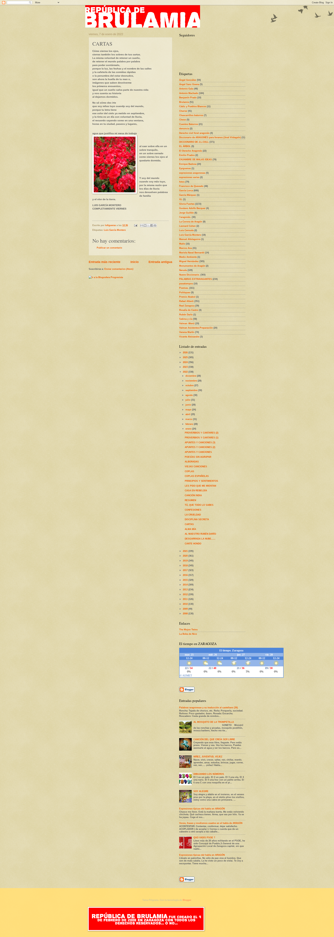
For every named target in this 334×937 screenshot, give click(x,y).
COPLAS (189, 471)
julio (188, 400)
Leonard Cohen (187, 226)
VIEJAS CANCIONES (196, 466)
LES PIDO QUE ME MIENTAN (200, 486)
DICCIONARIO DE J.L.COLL (194, 142)
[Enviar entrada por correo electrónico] (135, 225)
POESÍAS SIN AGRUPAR (198, 457)
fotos (182, 181)
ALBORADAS (192, 461)
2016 (185, 575)
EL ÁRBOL (185, 146)
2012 (185, 594)
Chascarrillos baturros (191, 115)
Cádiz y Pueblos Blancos (192, 106)
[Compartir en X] (148, 225)
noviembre (191, 380)
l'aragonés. (185, 217)
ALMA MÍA (190, 529)
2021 (185, 551)
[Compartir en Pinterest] (155, 225)
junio (188, 404)
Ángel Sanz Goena (189, 84)
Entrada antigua (160, 262)
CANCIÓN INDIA (193, 495)
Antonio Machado (188, 93)
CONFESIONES (193, 510)
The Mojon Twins (188, 629)
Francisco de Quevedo (191, 186)
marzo (189, 419)
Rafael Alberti (186, 301)
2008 (185, 613)
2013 (185, 589)
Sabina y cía (185, 319)
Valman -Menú (186, 323)
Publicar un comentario (109, 247)
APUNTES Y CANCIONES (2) (200, 447)
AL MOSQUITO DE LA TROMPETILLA (213, 722)
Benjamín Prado (188, 97)
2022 (185, 372)
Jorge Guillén (186, 212)
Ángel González (187, 80)
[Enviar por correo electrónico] (142, 225)
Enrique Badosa (187, 164)
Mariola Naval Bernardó (191, 252)
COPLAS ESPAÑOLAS (197, 476)
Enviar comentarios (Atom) (118, 269)
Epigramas (185, 168)
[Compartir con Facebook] (151, 225)
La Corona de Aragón (190, 221)
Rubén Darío (186, 314)
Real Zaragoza (186, 305)
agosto (189, 395)
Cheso (182, 119)
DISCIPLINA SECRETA (197, 519)
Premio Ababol (187, 297)
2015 (185, 580)
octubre (189, 385)
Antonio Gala (186, 88)
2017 (185, 570)
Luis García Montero (115, 230)
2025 (185, 357)
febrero (189, 424)
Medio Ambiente (188, 257)
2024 (185, 362)
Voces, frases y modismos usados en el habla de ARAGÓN (210, 823)
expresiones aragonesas (192, 173)
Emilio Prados (187, 155)
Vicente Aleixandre (189, 336)
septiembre (191, 390)
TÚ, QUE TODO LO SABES (199, 505)
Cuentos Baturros (188, 124)
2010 (185, 604)
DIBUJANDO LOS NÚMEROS (208, 774)
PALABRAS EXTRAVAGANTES (195, 279)
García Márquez (187, 195)
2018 (185, 565)
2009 (185, 609)
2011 (185, 599)
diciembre (191, 376)
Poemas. (184, 288)
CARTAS (189, 524)
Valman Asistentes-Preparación (196, 327)
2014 (185, 584)
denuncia (184, 128)
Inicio (134, 262)
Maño (182, 243)
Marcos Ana (185, 248)
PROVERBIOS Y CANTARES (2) (201, 432)
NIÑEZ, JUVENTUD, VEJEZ (207, 756)
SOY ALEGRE (200, 791)
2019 (185, 560)
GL (180, 199)
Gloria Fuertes (186, 204)
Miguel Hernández (189, 261)
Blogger (187, 900)
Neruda (183, 270)
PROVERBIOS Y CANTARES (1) (201, 437)
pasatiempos (186, 283)
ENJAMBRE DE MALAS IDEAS (195, 159)
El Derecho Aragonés (190, 150)
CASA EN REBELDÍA (196, 490)
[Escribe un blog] (145, 225)
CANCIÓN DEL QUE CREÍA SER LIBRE (214, 739)
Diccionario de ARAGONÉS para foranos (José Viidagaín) (210, 137)
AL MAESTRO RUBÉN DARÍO (200, 534)
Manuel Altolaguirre (189, 239)
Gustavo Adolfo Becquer (192, 208)
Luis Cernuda (186, 230)
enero (188, 428)
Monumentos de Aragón (192, 266)
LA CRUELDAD (193, 514)
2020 (185, 555)
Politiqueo (184, 292)
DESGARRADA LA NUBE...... (200, 538)
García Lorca (186, 190)
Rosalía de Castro (188, 310)
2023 (185, 367)
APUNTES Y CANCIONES (198, 452)
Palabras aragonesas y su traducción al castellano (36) (208, 707)
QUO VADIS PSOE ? (204, 837)
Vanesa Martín (186, 332)
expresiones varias (189, 177)
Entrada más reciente (104, 262)
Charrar (183, 111)
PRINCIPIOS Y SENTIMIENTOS (201, 481)
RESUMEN (190, 500)
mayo (188, 409)
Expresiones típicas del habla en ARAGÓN (202, 808)
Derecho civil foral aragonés (194, 133)
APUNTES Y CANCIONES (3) (200, 442)
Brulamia (184, 102)
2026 (185, 352)
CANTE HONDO (193, 543)
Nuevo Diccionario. (189, 274)
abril (188, 414)
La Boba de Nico (188, 634)
